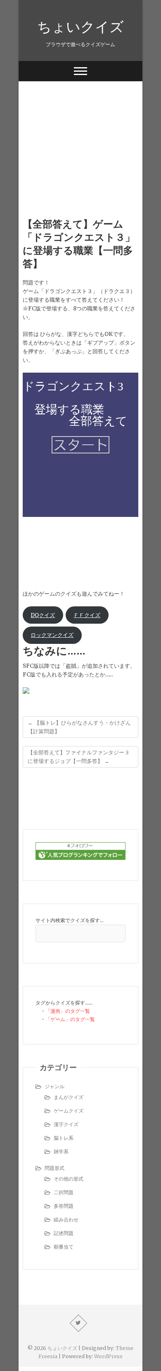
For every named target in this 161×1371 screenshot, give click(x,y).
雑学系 (61, 1151)
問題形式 (54, 1168)
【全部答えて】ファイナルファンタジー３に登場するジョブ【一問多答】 (79, 757)
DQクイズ (43, 615)
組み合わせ (66, 1219)
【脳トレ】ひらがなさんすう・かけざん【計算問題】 (79, 727)
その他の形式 (68, 1179)
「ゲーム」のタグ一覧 (70, 1019)
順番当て (63, 1247)
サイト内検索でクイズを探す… (70, 920)
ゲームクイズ (68, 1111)
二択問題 (63, 1192)
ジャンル (54, 1086)
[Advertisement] (80, 136)
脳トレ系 (63, 1138)
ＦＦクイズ (86, 615)
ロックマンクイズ (52, 635)
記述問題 (63, 1233)
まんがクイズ (68, 1097)
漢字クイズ (66, 1124)
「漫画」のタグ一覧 (67, 1011)
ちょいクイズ (80, 26)
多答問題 (63, 1206)
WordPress (108, 1356)
